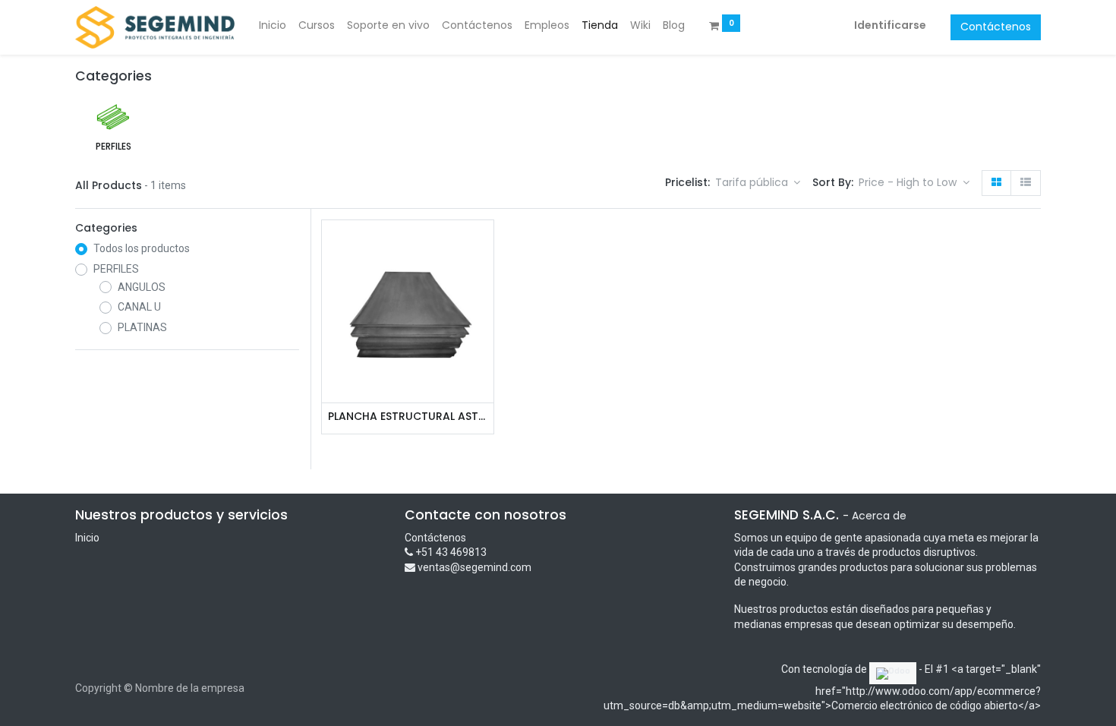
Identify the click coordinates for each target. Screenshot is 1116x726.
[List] (1025, 183)
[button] (914, 183)
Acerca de (879, 515)
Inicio (87, 538)
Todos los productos (141, 248)
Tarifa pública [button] (753, 182)
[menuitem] (272, 25)
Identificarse (890, 25)
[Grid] (996, 183)
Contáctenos (995, 26)
